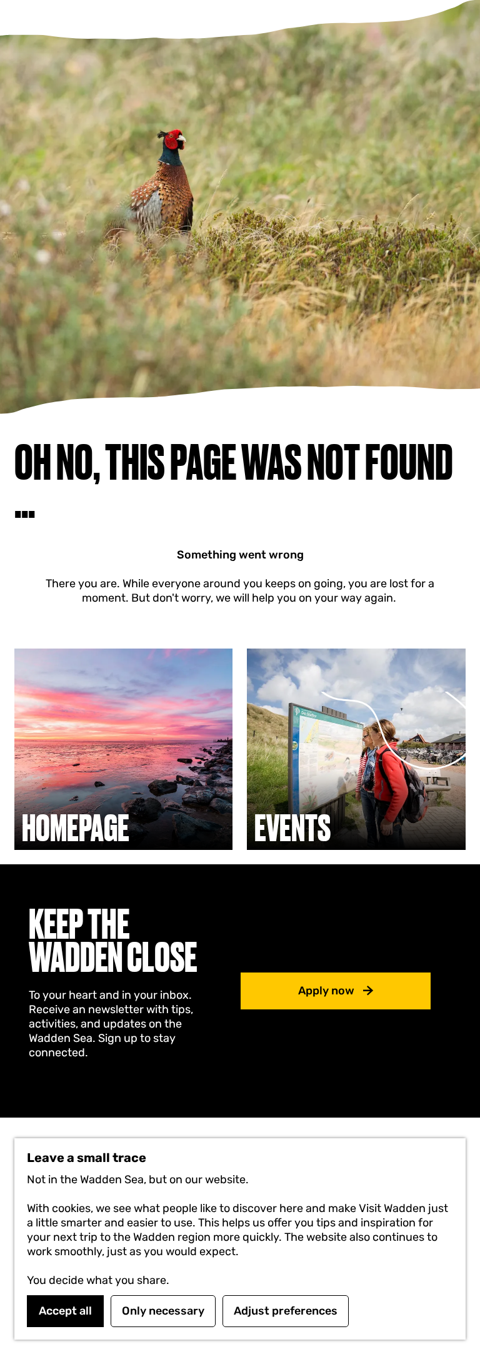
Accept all (65, 1311)
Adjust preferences (286, 1311)
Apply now (326, 991)
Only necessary (163, 1311)
